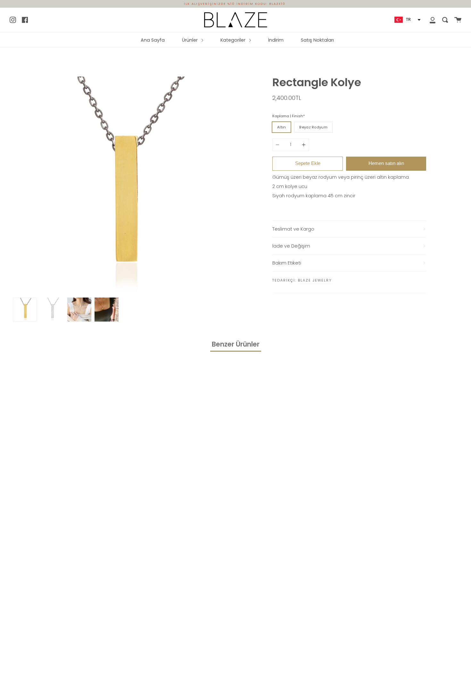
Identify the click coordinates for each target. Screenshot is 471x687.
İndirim (276, 40)
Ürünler (190, 40)
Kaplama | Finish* (288, 116)
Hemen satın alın (386, 163)
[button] (407, 20)
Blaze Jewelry (315, 280)
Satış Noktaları (317, 40)
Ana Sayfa (153, 40)
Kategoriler (233, 40)
